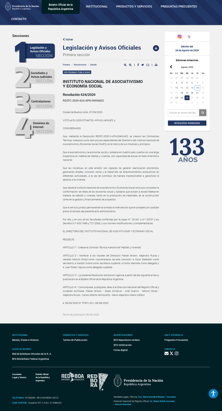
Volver (69, 39)
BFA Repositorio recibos (127, 340)
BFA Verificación (123, 345)
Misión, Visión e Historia (25, 340)
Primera (66, 64)
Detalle (93, 64)
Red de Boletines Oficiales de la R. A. (32, 353)
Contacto (19, 19)
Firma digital (121, 350)
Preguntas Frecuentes (179, 6)
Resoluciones (80, 64)
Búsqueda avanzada (187, 123)
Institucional (97, 6)
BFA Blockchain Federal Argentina (30, 358)
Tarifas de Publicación (75, 340)
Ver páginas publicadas (77, 72)
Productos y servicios (134, 6)
